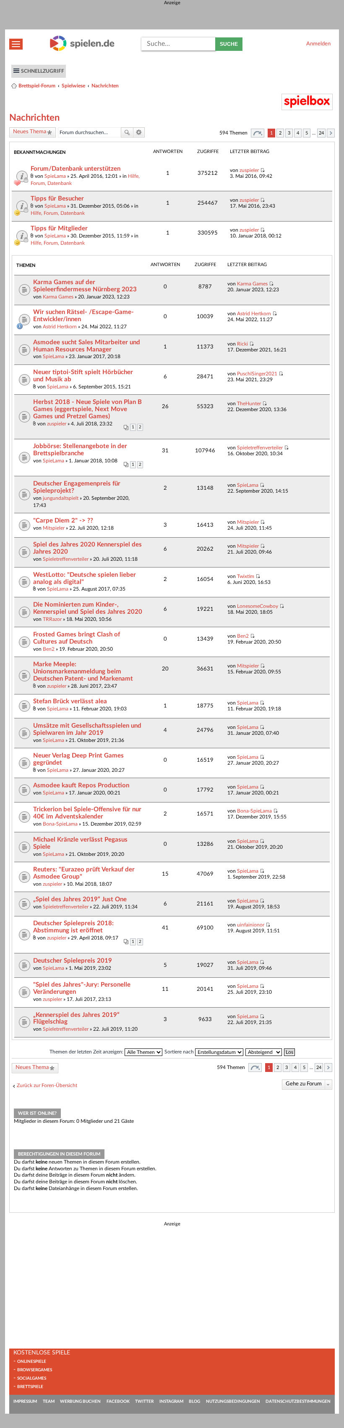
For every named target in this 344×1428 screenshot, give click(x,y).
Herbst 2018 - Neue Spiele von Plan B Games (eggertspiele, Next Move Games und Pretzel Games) (87, 409)
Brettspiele (30, 1387)
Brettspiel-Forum (36, 85)
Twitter (144, 1401)
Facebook (118, 1401)
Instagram (171, 1401)
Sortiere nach (179, 1051)
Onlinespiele (31, 1361)
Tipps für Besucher (57, 198)
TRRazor (52, 619)
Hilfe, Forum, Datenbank (58, 213)
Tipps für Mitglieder (59, 228)
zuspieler (249, 170)
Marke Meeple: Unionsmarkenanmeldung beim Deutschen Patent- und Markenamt (83, 671)
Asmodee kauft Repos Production (81, 785)
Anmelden (318, 44)
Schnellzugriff (42, 71)
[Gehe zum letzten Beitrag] (262, 170)
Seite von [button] (257, 133)
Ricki (242, 343)
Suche (229, 44)
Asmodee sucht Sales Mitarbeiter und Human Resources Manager (86, 346)
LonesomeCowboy (257, 606)
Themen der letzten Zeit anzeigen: (87, 1051)
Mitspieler (54, 528)
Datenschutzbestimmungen (298, 1401)
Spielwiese (73, 85)
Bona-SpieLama (60, 823)
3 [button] (289, 133)
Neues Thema (29, 132)
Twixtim (245, 576)
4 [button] (298, 133)
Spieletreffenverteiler (260, 447)
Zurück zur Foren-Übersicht (47, 1085)
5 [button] (306, 133)
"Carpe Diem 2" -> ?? (63, 520)
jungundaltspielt (60, 498)
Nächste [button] (331, 133)
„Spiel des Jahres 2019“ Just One (80, 899)
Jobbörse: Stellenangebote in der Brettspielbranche (80, 450)
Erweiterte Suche (139, 132)
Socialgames (31, 1378)
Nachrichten (105, 85)
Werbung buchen (80, 1401)
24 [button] (321, 133)
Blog (194, 1401)
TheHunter (249, 403)
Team (49, 1401)
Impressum (25, 1401)
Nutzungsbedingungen (233, 1401)
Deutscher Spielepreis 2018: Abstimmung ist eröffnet (73, 927)
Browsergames (34, 1370)
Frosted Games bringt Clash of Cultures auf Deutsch (76, 638)
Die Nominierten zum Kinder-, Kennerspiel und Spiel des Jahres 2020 (87, 608)
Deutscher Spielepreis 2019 (72, 961)
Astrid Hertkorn (60, 326)
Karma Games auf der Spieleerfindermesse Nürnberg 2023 (85, 286)
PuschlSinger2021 (257, 373)
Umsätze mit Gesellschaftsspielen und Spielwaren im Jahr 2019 (87, 729)
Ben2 (49, 649)
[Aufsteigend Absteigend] (264, 1051)
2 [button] (280, 133)
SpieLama (55, 176)
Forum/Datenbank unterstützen (75, 169)
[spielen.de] (82, 49)
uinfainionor (250, 924)
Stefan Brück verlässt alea (70, 701)
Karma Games (58, 296)
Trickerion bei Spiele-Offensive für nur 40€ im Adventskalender (87, 813)
